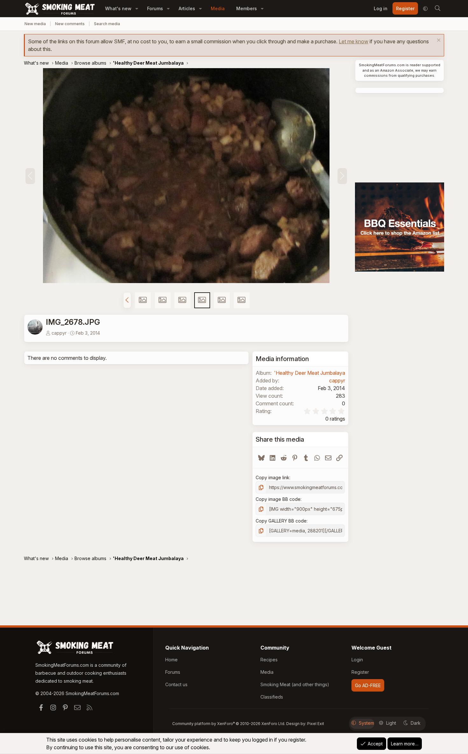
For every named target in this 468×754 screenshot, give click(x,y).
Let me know (353, 41)
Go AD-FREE (368, 685)
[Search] (437, 8)
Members (246, 8)
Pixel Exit (315, 723)
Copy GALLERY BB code (281, 520)
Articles (187, 8)
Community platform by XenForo (228, 723)
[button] (136, 8)
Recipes (269, 659)
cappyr (59, 333)
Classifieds (271, 697)
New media (35, 23)
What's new (118, 8)
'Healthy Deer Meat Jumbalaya (309, 373)
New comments (70, 23)
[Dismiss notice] (438, 41)
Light (391, 723)
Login (357, 659)
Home (171, 659)
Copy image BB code (278, 499)
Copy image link (272, 477)
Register (360, 672)
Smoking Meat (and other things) (294, 684)
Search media (107, 23)
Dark (416, 723)
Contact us (176, 684)
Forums (155, 8)
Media (218, 8)
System (366, 723)
